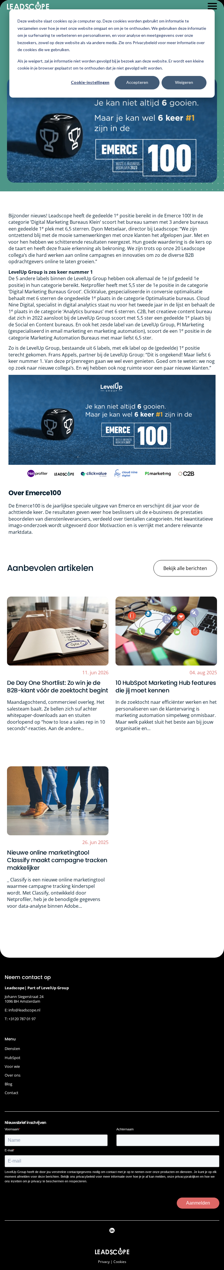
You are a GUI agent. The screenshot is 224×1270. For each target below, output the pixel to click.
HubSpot (12, 1057)
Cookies (119, 1261)
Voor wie (12, 1066)
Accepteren (137, 82)
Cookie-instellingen (90, 82)
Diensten (12, 1048)
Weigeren (184, 82)
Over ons (12, 1075)
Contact (11, 1092)
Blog (8, 1084)
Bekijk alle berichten (185, 568)
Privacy (104, 1261)
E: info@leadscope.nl (22, 1010)
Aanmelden (198, 1202)
